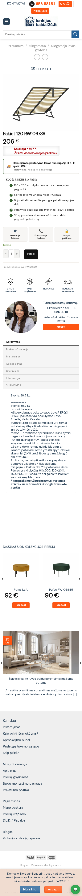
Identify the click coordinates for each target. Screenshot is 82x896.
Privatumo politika (16, 790)
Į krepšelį (21, 605)
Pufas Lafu (21, 590)
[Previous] (3, 586)
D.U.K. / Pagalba (14, 820)
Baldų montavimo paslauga (22, 783)
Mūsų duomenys (15, 764)
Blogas (8, 832)
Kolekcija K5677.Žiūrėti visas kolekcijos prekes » (35, 151)
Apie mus (9, 771)
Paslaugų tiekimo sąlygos (21, 746)
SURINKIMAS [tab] (13, 385)
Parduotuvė (15, 46)
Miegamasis (37, 46)
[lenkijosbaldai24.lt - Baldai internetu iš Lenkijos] (41, 21)
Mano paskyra (13, 807)
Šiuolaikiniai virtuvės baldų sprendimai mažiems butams (41, 681)
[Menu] (6, 21)
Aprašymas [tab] (13, 341)
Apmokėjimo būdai (16, 740)
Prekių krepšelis (14, 814)
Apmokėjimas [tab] (14, 363)
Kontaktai (9, 721)
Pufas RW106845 (61, 590)
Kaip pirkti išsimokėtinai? (20, 733)
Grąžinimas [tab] (13, 371)
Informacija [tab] (13, 378)
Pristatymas (11, 727)
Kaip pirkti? (11, 753)
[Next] (79, 586)
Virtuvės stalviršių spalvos (21, 838)
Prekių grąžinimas (15, 777)
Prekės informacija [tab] (17, 349)
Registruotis (11, 801)
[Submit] (75, 34)
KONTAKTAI (16, 3)
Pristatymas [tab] (13, 356)
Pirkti (31, 254)
